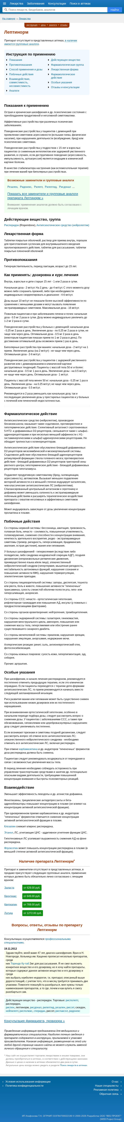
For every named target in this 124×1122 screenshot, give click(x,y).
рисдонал (35, 1007)
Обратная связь (109, 1094)
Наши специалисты (107, 1085)
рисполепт (72, 1000)
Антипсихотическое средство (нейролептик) (62, 225)
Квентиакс (10, 896)
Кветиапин (10, 904)
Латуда (8, 913)
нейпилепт (12, 1011)
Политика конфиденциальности (24, 1085)
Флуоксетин (11, 848)
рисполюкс (26, 1011)
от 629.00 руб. (32, 887)
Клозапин (10, 826)
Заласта (9, 887)
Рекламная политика (106, 1089)
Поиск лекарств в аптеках (73, 1065)
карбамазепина (28, 749)
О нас (115, 1081)
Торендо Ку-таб (20, 963)
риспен (10, 1007)
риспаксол (61, 1011)
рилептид (48, 1007)
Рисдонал (65, 187)
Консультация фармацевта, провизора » (34, 1021)
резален (60, 1007)
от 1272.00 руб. (33, 913)
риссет (70, 1007)
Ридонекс (25, 187)
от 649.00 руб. (32, 896)
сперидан (39, 1011)
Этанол (8, 832)
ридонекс (74, 1011)
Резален (12, 187)
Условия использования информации (28, 1081)
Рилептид (51, 187)
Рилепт (38, 187)
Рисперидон (11, 225)
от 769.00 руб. (32, 904)
